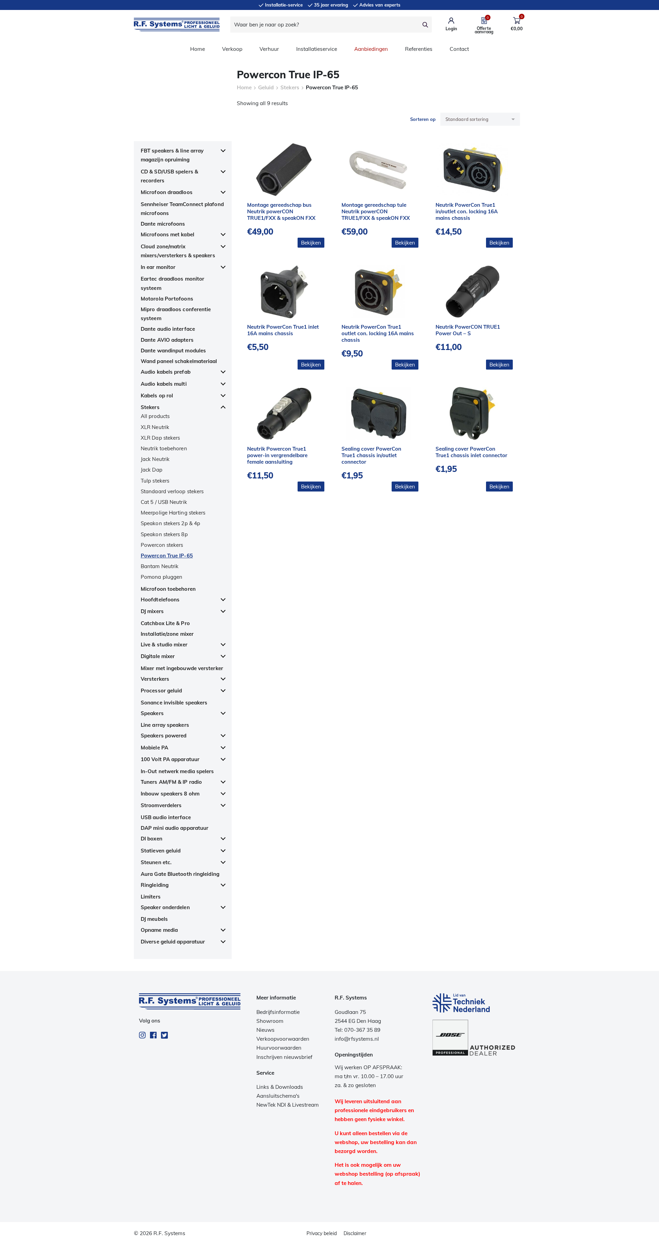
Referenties (418, 49)
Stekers (289, 87)
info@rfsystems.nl (357, 1039)
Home (197, 49)
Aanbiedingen (371, 49)
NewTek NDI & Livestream (287, 1104)
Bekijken (311, 242)
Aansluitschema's (278, 1096)
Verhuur (269, 49)
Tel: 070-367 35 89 (357, 1030)
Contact (459, 49)
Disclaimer (355, 1233)
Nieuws (265, 1030)
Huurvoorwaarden (278, 1047)
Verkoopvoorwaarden (282, 1039)
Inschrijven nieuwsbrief (284, 1057)
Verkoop (232, 49)
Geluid (266, 87)
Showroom (270, 1021)
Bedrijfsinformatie (278, 1012)
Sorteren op (423, 119)
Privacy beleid (322, 1233)
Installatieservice (316, 49)
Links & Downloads (279, 1087)
